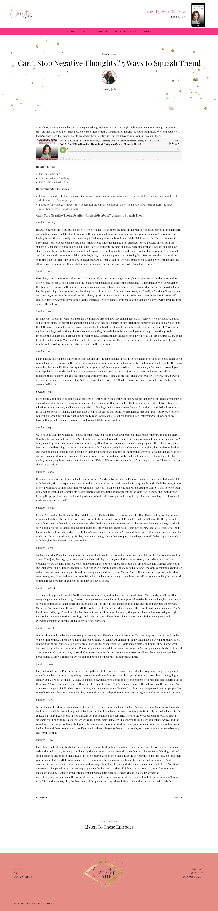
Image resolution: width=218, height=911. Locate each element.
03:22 (51, 351)
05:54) (51, 471)
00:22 (51, 222)
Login (146, 31)
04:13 (51, 391)
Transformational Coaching (54, 178)
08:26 (51, 588)
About (85, 31)
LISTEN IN (178, 16)
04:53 (51, 427)
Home (71, 31)
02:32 (51, 311)
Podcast (102, 31)
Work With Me (125, 31)
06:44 (51, 507)
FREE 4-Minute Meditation (53, 182)
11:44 (50, 739)
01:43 (51, 271)
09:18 (51, 628)
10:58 (51, 699)
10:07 (51, 664)
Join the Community (50, 173)
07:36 (51, 547)
